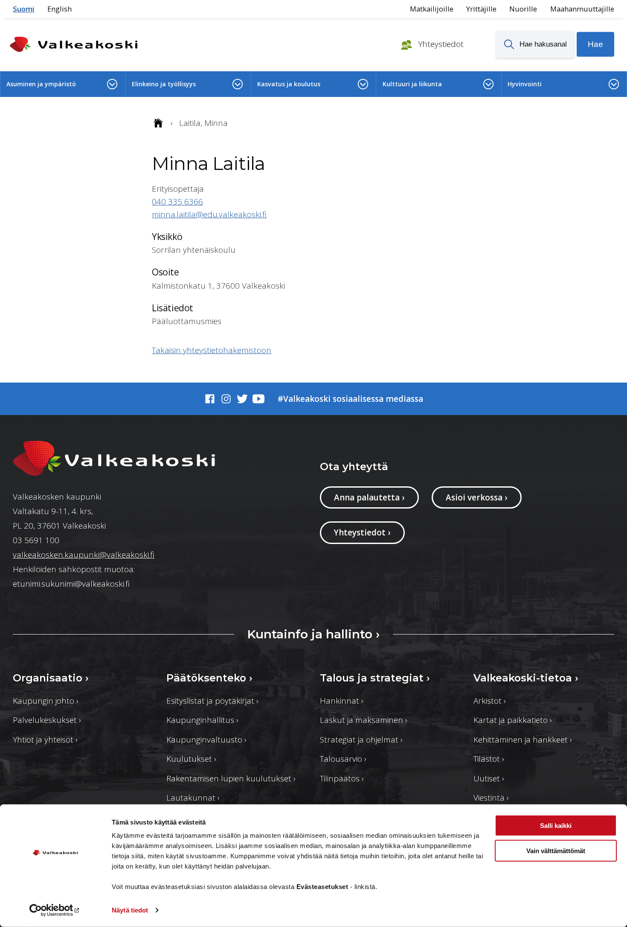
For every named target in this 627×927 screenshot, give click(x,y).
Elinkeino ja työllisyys (164, 84)
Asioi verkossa (476, 497)
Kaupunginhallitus (202, 719)
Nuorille (523, 9)
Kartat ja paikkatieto (512, 719)
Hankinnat (341, 700)
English (59, 9)
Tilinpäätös (342, 778)
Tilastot (488, 758)
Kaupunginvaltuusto (206, 739)
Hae (595, 44)
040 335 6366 (177, 201)
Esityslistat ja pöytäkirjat (212, 700)
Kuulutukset (191, 758)
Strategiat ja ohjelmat (361, 739)
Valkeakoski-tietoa (525, 678)
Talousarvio (343, 758)
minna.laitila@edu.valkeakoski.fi (209, 214)
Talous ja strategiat (375, 678)
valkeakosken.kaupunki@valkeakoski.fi (83, 554)
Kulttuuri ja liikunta (412, 84)
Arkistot (489, 700)
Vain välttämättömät (555, 850)
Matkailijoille (431, 9)
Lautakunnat (193, 797)
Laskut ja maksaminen (363, 719)
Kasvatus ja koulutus (288, 84)
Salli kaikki (556, 825)
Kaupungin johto (45, 700)
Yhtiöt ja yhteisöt (45, 739)
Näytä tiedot (130, 910)
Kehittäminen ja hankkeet (522, 739)
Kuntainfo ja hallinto (313, 633)
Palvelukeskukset (47, 719)
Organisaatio (51, 678)
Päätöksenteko (209, 678)
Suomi (23, 9)
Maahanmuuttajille (582, 9)
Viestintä (491, 797)
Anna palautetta (369, 497)
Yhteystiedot (440, 44)
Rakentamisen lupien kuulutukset (231, 778)
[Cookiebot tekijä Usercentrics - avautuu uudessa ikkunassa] (55, 910)
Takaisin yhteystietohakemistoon (211, 350)
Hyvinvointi (525, 84)
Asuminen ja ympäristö (41, 84)
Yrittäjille (481, 9)
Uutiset (488, 778)
